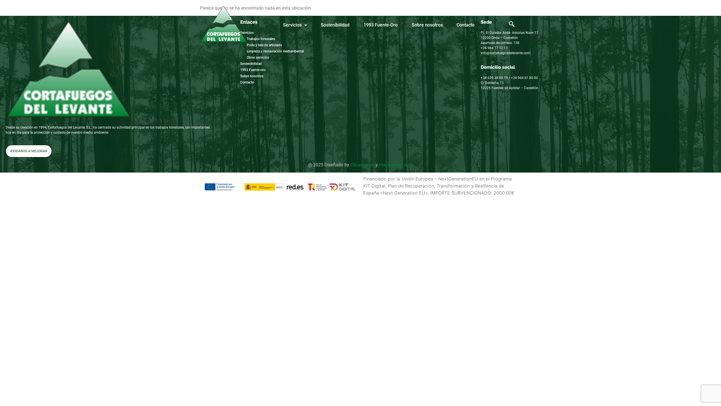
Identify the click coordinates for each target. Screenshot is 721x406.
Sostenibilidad (335, 25)
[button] (295, 25)
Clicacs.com (362, 164)
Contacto (466, 25)
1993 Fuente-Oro (381, 25)
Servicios (292, 25)
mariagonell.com (396, 164)
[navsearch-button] (511, 25)
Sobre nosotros (427, 25)
